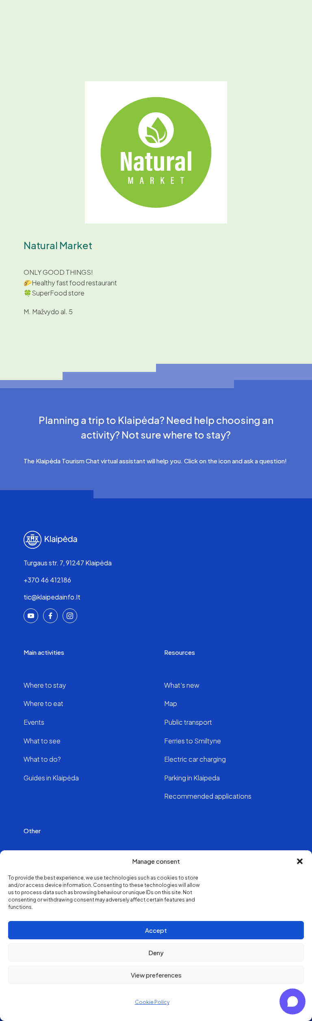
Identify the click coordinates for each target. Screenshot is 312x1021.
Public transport (188, 722)
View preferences (156, 975)
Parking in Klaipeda (192, 777)
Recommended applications (207, 796)
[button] (300, 861)
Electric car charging (195, 759)
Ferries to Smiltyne (192, 740)
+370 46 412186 (47, 580)
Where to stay (45, 685)
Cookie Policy (152, 1002)
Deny (156, 952)
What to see (42, 740)
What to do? (42, 759)
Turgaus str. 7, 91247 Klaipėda (68, 562)
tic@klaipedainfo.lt (52, 597)
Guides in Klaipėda (51, 777)
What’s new (181, 685)
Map (170, 703)
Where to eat (43, 703)
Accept (156, 930)
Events (34, 722)
